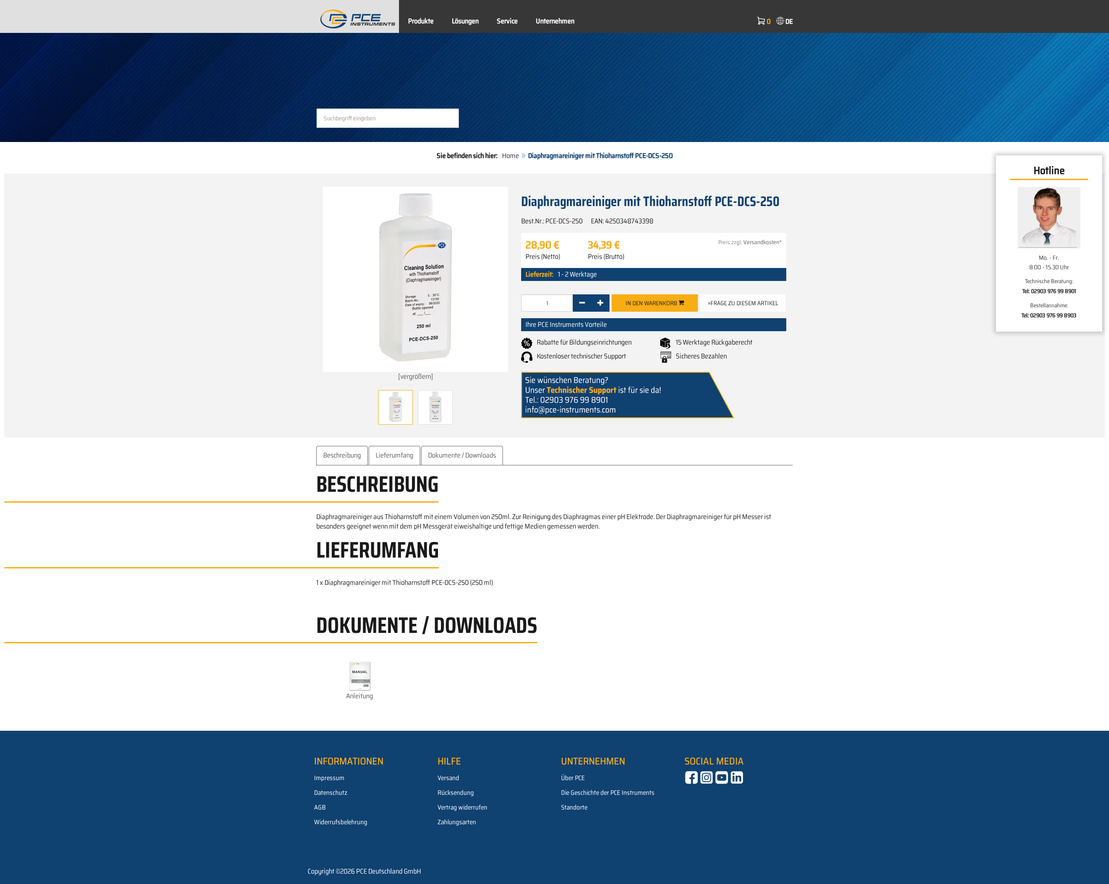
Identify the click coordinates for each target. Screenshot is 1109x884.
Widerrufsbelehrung (340, 822)
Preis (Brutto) (606, 256)
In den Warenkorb (652, 303)
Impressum (329, 778)
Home (510, 155)
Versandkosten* (762, 242)
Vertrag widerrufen (462, 807)
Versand (448, 778)
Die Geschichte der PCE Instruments (608, 792)
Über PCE (573, 778)
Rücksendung (456, 792)
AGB (320, 807)
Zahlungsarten (457, 822)
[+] (600, 303)
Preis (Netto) (542, 256)
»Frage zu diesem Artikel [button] (743, 303)
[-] (582, 303)
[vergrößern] (415, 376)
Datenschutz (330, 792)
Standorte (574, 807)
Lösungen (465, 21)
